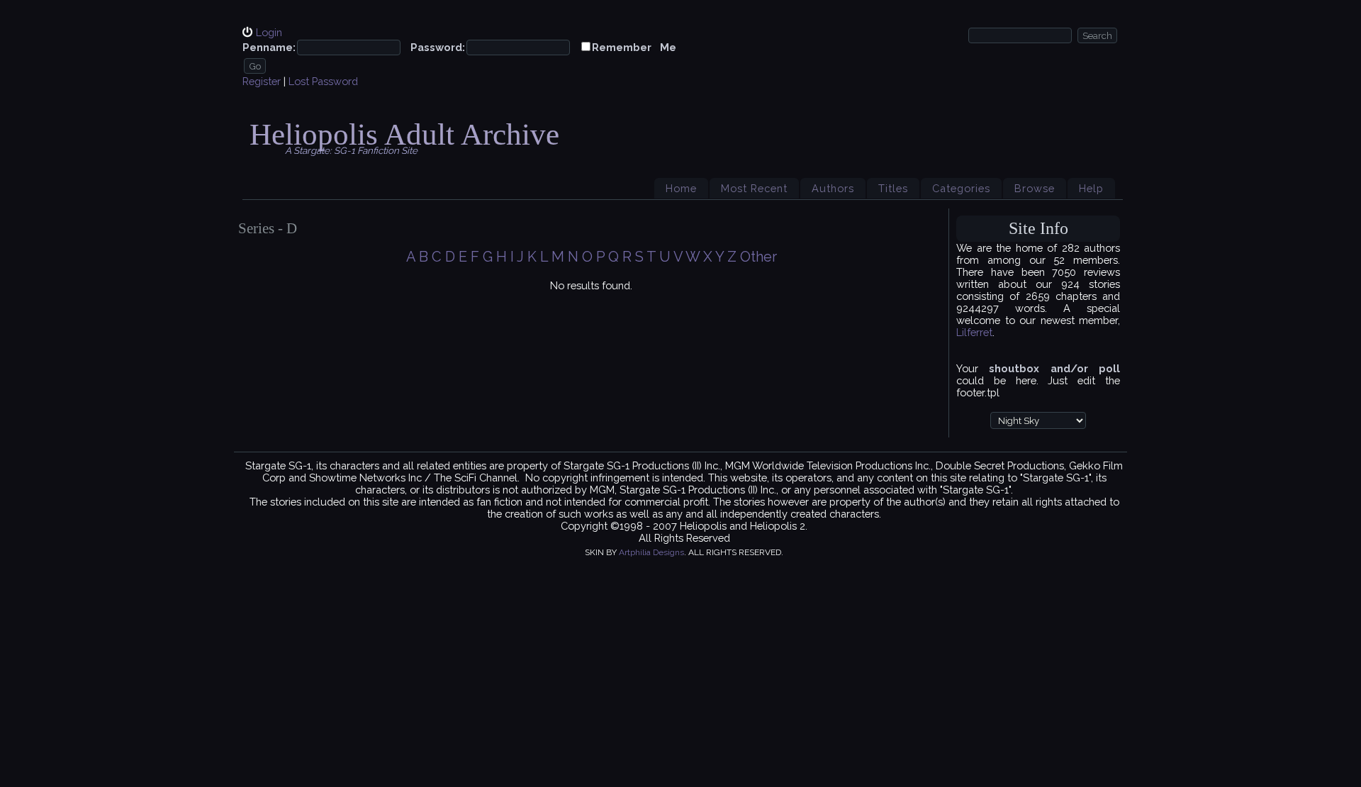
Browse (1034, 188)
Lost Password (323, 81)
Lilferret (974, 332)
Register (261, 81)
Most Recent (754, 188)
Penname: (269, 47)
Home (681, 188)
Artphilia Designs (651, 552)
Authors (833, 188)
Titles (893, 188)
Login (269, 32)
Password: (437, 47)
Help (1091, 188)
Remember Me (634, 47)
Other (758, 256)
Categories (961, 188)
